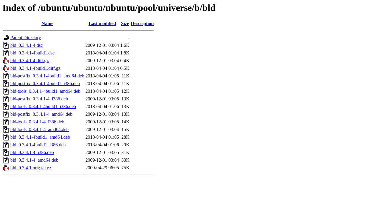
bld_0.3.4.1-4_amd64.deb (34, 160)
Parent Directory (25, 37)
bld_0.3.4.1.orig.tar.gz (30, 167)
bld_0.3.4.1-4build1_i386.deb (38, 144)
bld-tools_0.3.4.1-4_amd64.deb (39, 129)
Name (47, 23)
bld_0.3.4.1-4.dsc (26, 45)
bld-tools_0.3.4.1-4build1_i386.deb (43, 106)
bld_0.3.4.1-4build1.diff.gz (35, 68)
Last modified (102, 23)
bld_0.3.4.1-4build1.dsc (32, 52)
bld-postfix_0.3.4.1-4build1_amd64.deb (47, 75)
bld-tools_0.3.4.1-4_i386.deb (37, 121)
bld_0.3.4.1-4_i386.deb (32, 152)
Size (125, 23)
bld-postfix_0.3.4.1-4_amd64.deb (41, 114)
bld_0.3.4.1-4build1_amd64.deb (40, 137)
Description (142, 23)
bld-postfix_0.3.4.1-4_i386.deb (39, 98)
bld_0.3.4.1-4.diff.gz (29, 60)
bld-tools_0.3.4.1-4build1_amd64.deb (45, 91)
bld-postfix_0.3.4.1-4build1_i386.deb (45, 83)
